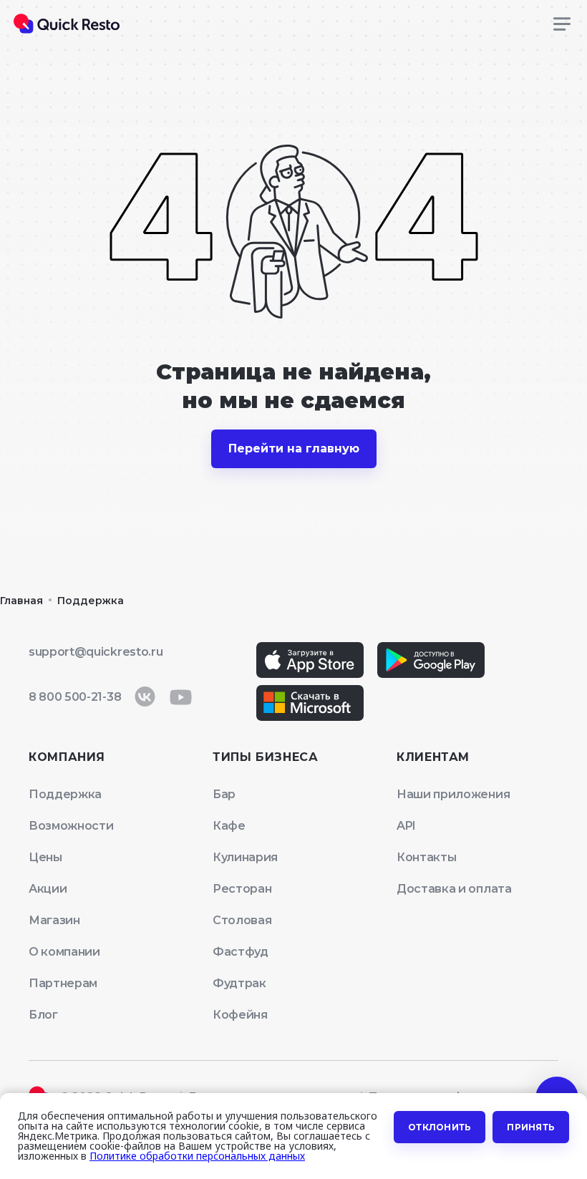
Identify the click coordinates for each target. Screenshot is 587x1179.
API (406, 826)
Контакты (426, 857)
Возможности (71, 826)
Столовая (242, 920)
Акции (48, 889)
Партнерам (63, 983)
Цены (45, 857)
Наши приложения (453, 794)
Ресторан (242, 889)
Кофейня (240, 1015)
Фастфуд (240, 952)
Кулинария (245, 857)
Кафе (229, 826)
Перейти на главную (293, 448)
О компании (64, 952)
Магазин (54, 920)
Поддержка (90, 600)
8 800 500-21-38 (75, 697)
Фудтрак (239, 983)
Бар (224, 794)
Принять (531, 1127)
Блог (43, 1015)
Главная (21, 600)
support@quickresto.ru (95, 652)
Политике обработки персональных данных (197, 1156)
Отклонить (439, 1127)
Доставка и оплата (454, 889)
